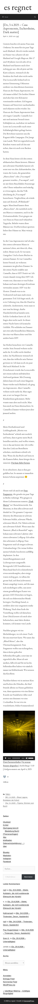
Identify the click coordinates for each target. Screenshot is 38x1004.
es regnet (18, 7)
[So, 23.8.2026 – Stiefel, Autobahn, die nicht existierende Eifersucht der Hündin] (16, 893)
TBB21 (7, 794)
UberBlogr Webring (12, 990)
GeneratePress (29, 1001)
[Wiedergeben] (6, 758)
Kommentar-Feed (10, 981)
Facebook (7, 861)
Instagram (7, 858)
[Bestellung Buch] (12, 831)
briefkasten (7, 840)
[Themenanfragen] (10, 834)
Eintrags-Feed (8, 978)
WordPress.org (9, 984)
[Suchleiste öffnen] (35, 17)
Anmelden (7, 975)
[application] (19, 758)
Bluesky (6, 852)
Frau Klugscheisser (11, 930)
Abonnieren (28, 877)
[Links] (5, 825)
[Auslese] (7, 822)
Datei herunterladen (12, 762)
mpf (4, 890)
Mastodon (7, 855)
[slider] (31, 758)
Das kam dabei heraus (20, 462)
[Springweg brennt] (10, 828)
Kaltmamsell (8, 913)
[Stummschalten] (27, 758)
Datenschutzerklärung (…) (13, 843)
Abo (4, 837)
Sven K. (6, 938)
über (5, 846)
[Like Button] (4, 776)
